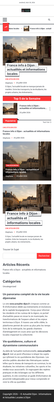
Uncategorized (10, 127)
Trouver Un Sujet (11, 249)
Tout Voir (46, 122)
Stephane (6, 138)
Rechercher (44, 255)
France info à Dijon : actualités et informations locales (32, 108)
